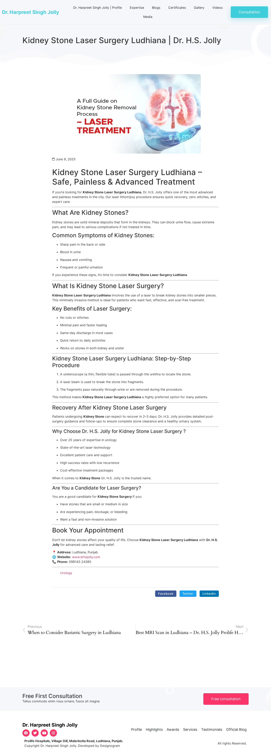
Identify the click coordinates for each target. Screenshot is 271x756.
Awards (173, 729)
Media (147, 17)
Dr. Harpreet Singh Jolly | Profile (97, 8)
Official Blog (236, 729)
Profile (136, 729)
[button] (165, 593)
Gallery (199, 8)
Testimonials (211, 729)
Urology (66, 573)
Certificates (177, 8)
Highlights (154, 729)
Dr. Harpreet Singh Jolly (30, 12)
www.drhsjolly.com (86, 557)
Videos (217, 8)
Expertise (137, 8)
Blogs (156, 8)
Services (190, 729)
